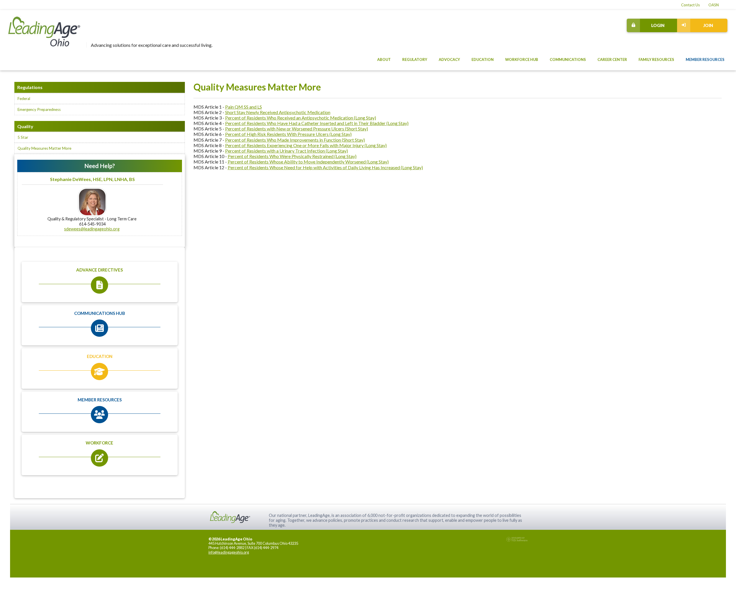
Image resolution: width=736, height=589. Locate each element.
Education (482, 59)
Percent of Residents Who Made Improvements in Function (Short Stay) (295, 140)
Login (657, 25)
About (384, 59)
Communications (568, 59)
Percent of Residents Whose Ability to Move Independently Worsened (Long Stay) (308, 161)
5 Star (23, 137)
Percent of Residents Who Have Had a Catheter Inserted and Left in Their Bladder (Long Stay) (317, 123)
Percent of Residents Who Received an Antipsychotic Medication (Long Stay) (300, 117)
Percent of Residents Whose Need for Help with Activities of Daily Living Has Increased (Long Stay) (325, 167)
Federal (24, 98)
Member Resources (705, 59)
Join (708, 25)
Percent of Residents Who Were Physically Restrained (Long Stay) (292, 156)
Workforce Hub (521, 59)
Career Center (612, 59)
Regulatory (414, 59)
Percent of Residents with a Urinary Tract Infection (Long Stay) (286, 150)
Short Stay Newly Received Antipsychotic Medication (277, 112)
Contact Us (690, 5)
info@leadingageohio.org (228, 552)
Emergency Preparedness (39, 109)
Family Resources (656, 59)
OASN (713, 5)
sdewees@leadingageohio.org (92, 228)
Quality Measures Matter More (44, 148)
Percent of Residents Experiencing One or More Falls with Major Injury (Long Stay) (306, 145)
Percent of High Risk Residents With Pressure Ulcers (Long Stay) (288, 134)
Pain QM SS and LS (243, 106)
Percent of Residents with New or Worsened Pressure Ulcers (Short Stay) (296, 128)
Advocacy (449, 59)
